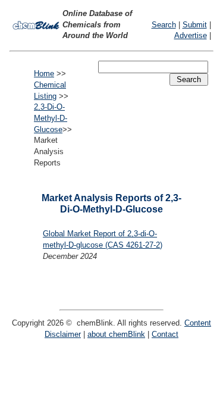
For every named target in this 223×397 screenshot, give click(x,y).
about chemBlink (116, 334)
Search (164, 24)
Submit (195, 24)
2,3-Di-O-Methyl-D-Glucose (50, 117)
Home (44, 73)
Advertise (190, 35)
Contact (165, 334)
